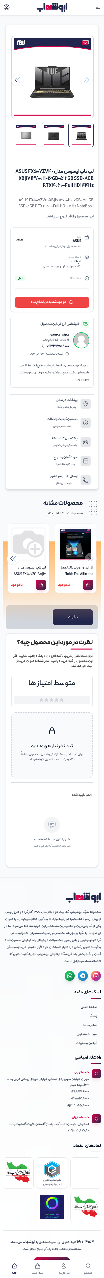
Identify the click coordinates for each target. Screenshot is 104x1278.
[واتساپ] (70, 976)
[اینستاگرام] (96, 976)
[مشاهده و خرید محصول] (88, 585)
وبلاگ (93, 1016)
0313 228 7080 (78, 1130)
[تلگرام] (83, 976)
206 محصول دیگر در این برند (65, 246)
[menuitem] (52, 1007)
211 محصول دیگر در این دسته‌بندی (62, 267)
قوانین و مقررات (86, 1043)
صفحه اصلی (89, 1007)
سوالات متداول (87, 1034)
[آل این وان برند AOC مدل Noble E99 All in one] (75, 544)
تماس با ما (90, 1025)
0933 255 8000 (78, 1105)
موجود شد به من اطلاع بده (48, 302)
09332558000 (58, 346)
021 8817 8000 (79, 1098)
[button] (17, 80)
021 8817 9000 (80, 1091)
